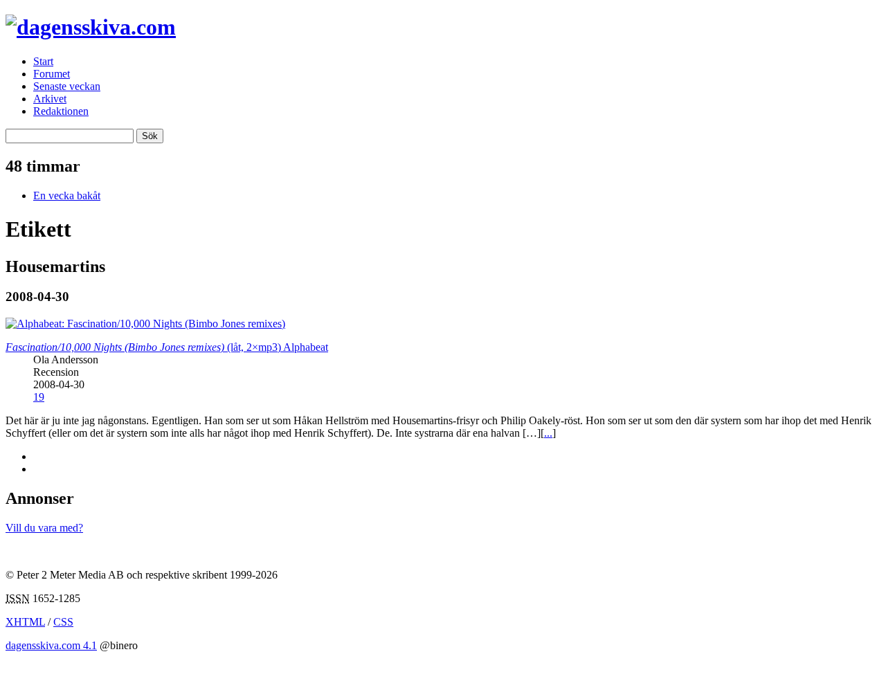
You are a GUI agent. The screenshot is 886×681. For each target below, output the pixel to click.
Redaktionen (61, 111)
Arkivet (49, 99)
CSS (63, 622)
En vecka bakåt (66, 195)
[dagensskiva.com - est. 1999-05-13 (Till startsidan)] (91, 27)
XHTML (25, 622)
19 (38, 397)
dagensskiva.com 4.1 (51, 645)
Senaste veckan (66, 86)
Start (43, 61)
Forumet (51, 74)
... (548, 433)
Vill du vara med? (44, 528)
